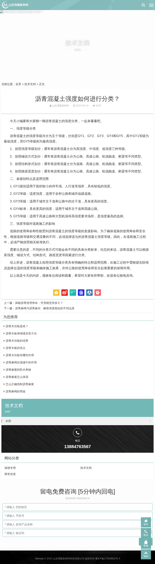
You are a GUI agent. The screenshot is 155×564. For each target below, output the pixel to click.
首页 (18, 84)
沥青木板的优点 (15, 348)
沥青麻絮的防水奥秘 (18, 369)
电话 (145, 535)
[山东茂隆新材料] (14, 5)
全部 (8, 421)
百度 (81, 292)
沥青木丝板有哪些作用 (19, 355)
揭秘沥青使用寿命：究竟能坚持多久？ (39, 302)
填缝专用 (10, 467)
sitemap (39, 558)
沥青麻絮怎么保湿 (16, 376)
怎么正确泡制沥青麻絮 (19, 384)
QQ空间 (56, 292)
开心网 (97, 292)
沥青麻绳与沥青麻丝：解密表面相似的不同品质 (44, 308)
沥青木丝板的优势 (16, 340)
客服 (145, 545)
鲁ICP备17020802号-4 (107, 558)
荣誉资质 (10, 474)
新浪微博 (64, 292)
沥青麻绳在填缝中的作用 (21, 362)
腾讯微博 (73, 292)
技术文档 (30, 84)
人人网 (89, 292)
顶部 (145, 556)
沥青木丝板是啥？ (16, 326)
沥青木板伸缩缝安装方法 (21, 333)
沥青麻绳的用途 (15, 391)
